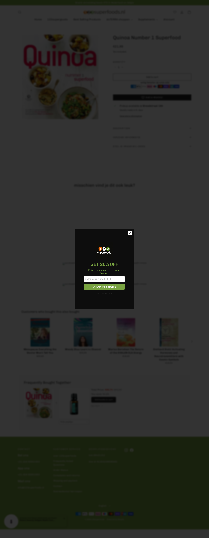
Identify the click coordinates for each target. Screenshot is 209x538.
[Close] (130, 233)
